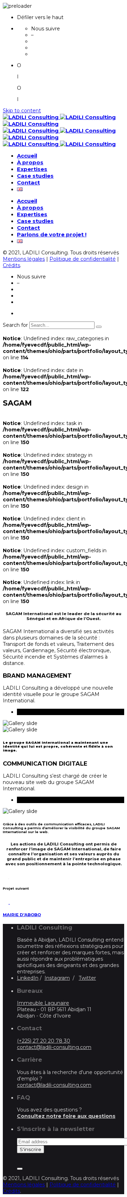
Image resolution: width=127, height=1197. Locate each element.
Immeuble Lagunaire (43, 1003)
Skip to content (22, 110)
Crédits (11, 265)
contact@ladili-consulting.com (54, 1047)
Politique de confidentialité (82, 259)
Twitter (87, 978)
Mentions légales (24, 259)
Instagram (57, 978)
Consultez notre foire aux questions (66, 1116)
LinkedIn (27, 978)
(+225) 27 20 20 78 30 (43, 1041)
